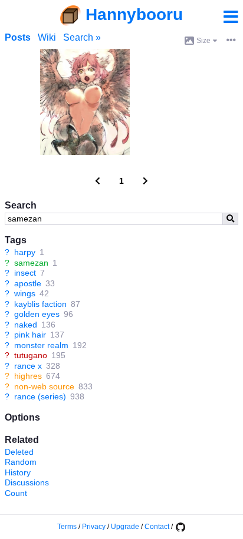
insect (25, 272)
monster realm (41, 345)
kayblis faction (40, 304)
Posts (18, 37)
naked (25, 324)
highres (28, 376)
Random (21, 462)
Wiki (47, 37)
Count (16, 493)
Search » (82, 37)
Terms (67, 527)
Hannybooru (134, 14)
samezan (31, 262)
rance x (28, 366)
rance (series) (40, 396)
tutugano (30, 355)
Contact (157, 527)
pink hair (30, 334)
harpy (24, 252)
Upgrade (125, 527)
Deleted (19, 452)
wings (24, 293)
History (18, 472)
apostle (27, 283)
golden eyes (37, 314)
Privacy (94, 527)
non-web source (44, 386)
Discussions (27, 482)
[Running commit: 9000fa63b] (180, 527)
